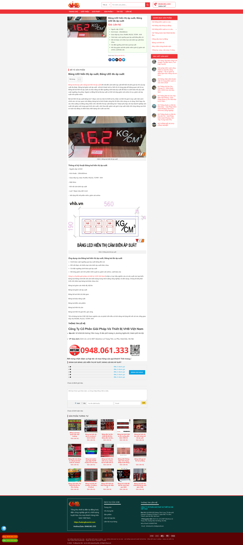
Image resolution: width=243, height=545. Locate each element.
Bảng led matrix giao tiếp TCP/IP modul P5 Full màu (91, 460)
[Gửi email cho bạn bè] (116, 59)
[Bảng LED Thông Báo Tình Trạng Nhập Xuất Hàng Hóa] (123, 450)
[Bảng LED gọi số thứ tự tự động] (139, 450)
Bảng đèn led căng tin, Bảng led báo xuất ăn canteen (74, 460)
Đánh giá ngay (137, 372)
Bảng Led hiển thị (158, 42)
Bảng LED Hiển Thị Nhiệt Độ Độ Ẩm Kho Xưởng (74, 485)
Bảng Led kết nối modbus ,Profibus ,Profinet (91, 485)
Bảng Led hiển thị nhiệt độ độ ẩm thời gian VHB (139, 485)
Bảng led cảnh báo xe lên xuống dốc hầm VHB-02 (123, 436)
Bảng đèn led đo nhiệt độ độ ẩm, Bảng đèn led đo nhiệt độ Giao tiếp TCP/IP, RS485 (107, 436)
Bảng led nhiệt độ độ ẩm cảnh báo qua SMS (123, 485)
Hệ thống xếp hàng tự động (161, 25)
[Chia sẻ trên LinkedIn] (123, 59)
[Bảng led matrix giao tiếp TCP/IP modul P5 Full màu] (90, 450)
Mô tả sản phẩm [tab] (77, 70)
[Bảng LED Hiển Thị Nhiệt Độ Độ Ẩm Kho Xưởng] (74, 475)
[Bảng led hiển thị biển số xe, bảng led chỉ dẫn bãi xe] (107, 450)
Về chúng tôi (108, 511)
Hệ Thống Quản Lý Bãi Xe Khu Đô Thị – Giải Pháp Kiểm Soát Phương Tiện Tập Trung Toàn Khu (167, 117)
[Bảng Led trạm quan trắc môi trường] (74, 425)
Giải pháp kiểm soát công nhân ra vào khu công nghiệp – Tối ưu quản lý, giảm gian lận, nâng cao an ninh (167, 71)
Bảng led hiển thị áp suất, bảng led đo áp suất (140, 436)
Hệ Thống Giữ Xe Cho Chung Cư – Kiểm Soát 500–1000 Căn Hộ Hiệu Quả (166, 89)
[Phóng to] (70, 35)
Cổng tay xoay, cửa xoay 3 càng (163, 50)
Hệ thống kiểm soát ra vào (161, 22)
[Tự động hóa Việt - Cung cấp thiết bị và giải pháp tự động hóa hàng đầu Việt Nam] (83, 4)
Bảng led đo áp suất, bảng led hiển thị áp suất (84, 85)
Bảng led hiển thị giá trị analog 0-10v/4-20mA (91, 436)
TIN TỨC (120, 12)
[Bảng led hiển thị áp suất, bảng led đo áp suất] (139, 425)
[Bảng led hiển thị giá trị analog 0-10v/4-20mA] (90, 425)
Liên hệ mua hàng (110, 522)
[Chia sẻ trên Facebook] (110, 59)
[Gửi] (147, 4)
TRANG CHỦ (73, 12)
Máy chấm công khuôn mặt (161, 46)
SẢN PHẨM (108, 12)
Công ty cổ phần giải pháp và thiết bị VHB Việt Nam (86, 276)
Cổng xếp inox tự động (160, 39)
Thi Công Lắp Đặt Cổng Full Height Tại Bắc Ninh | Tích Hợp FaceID (167, 62)
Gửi (143, 403)
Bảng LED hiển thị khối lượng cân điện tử (107, 485)
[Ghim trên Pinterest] (120, 59)
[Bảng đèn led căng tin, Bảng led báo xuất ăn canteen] (74, 450)
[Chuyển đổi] (176, 29)
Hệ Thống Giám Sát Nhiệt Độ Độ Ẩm (163, 34)
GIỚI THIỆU (85, 12)
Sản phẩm (108, 514)
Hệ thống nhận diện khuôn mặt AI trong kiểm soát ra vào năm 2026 (167, 80)
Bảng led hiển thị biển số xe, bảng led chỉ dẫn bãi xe (107, 460)
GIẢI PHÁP (96, 12)
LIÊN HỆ (129, 12)
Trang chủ (107, 507)
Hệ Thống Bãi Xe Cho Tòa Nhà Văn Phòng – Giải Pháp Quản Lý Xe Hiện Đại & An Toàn (167, 98)
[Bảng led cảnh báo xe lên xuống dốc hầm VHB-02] (123, 425)
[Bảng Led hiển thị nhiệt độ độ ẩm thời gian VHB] (139, 475)
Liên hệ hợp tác (109, 518)
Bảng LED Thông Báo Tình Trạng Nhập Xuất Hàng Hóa (123, 460)
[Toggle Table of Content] (78, 79)
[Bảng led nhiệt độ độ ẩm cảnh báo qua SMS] (123, 475)
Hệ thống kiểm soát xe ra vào (162, 29)
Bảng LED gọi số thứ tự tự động (140, 460)
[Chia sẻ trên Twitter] (113, 59)
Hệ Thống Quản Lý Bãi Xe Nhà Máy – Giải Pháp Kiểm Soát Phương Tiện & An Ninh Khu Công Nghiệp (167, 107)
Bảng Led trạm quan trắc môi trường (75, 434)
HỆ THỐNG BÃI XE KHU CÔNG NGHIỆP (166, 124)
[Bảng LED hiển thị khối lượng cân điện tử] (107, 475)
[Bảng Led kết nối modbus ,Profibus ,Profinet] (90, 475)
